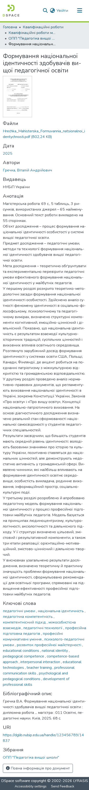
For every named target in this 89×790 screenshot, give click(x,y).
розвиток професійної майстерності (49, 645)
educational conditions (21, 650)
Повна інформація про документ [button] (40, 768)
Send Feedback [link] (62, 786)
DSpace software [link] (15, 780)
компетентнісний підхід (25, 622)
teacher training (40, 667)
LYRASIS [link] (80, 780)
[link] (44, 134)
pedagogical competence (24, 656)
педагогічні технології (43, 628)
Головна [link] (10, 27)
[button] (11, 11)
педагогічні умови (19, 611)
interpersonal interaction (40, 662)
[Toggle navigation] (79, 10)
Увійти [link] (62, 10)
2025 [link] (7, 153)
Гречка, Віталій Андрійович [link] (27, 170)
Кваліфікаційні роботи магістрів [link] (32, 32)
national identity (55, 650)
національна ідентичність (61, 611)
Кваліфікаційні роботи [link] (43, 27)
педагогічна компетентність (28, 616)
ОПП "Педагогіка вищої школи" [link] (32, 38)
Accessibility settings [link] (31, 786)
